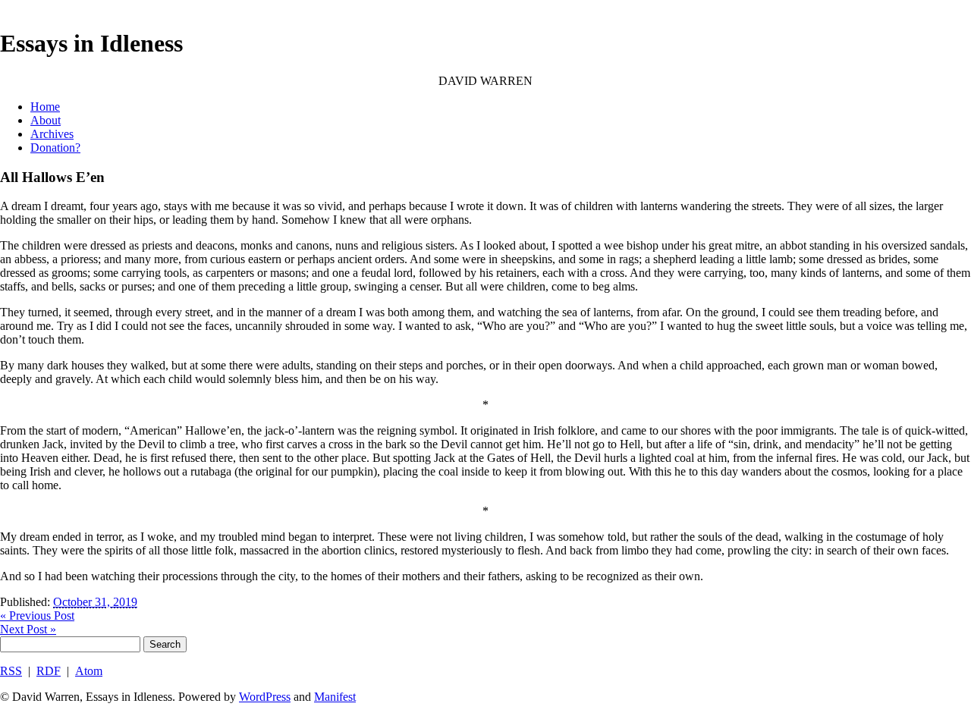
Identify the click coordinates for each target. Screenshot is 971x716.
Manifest (335, 696)
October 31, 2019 (95, 601)
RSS (11, 670)
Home (45, 106)
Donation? (55, 147)
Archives (52, 133)
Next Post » (28, 629)
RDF (48, 670)
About (45, 120)
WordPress (265, 696)
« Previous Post (37, 615)
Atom (88, 670)
